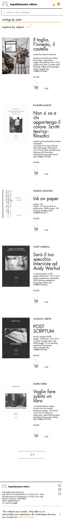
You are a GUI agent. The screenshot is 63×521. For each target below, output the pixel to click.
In (59, 494)
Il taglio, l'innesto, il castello (44, 44)
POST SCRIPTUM (43, 328)
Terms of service (26, 517)
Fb (59, 489)
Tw (59, 485)
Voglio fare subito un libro (44, 396)
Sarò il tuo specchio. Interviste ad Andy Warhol (46, 261)
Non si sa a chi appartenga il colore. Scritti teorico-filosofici (46, 124)
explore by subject (13, 27)
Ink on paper (46, 198)
